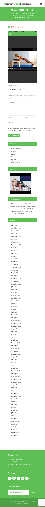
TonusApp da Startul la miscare (22, 15)
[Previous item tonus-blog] (15, 56)
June (14, 239)
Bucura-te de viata (27, 13)
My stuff (13, 160)
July (14, 225)
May (14, 247)
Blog (17, 13)
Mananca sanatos (16, 157)
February (15, 242)
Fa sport (13, 154)
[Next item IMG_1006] (29, 56)
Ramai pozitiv (15, 162)
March (14, 273)
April (14, 233)
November (16, 228)
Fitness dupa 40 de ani (17, 204)
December (16, 295)
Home (12, 13)
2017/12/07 (16, 85)
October (15, 231)
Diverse (13, 151)
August (14, 250)
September (16, 236)
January (15, 275)
